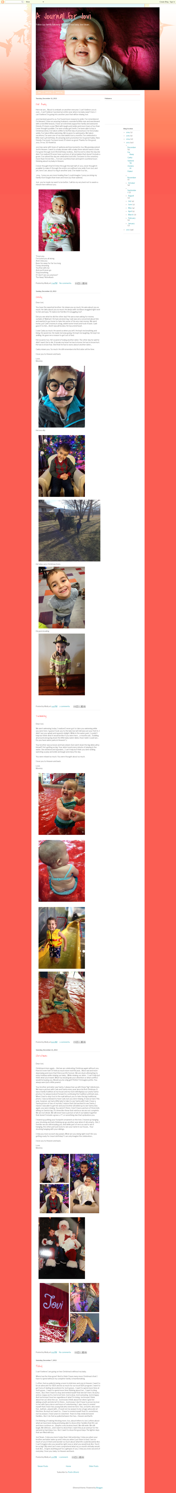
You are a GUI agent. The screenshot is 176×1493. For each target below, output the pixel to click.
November (131, 178)
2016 (128, 133)
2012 (128, 230)
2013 (128, 143)
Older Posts (93, 1466)
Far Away (41, 104)
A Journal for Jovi (63, 16)
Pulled (39, 1366)
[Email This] (76, 283)
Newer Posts (43, 1466)
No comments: (65, 283)
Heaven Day (59, 92)
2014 (128, 139)
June (130, 205)
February (131, 218)
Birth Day (48, 92)
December (131, 148)
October (131, 183)
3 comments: (64, 1042)
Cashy (39, 297)
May (130, 208)
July (130, 201)
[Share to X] (81, 283)
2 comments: (64, 707)
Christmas (41, 1056)
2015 (128, 136)
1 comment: (64, 1457)
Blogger (99, 1488)
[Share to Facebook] (83, 283)
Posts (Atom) (73, 1472)
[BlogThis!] (78, 283)
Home (39, 92)
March (131, 215)
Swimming (41, 716)
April (130, 211)
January (131, 224)
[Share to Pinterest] (86, 283)
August (131, 196)
